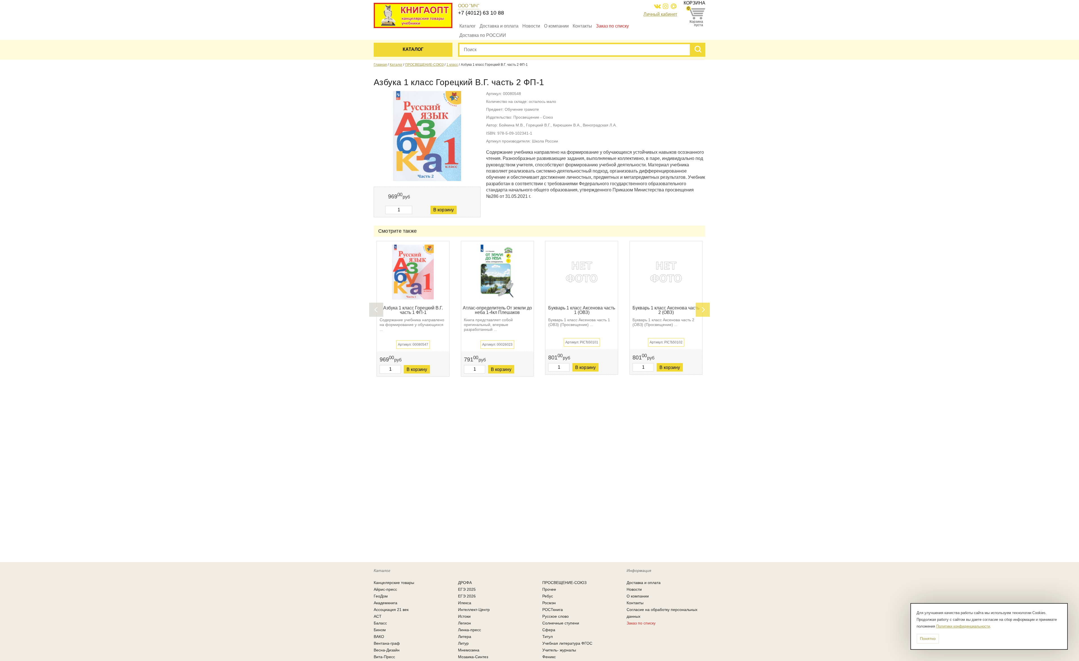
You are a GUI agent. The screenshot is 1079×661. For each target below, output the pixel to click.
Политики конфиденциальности (963, 626)
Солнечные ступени (560, 623)
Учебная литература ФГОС (567, 643)
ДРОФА (465, 582)
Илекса (464, 603)
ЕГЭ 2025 (467, 589)
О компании (556, 26)
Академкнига (385, 603)
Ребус (547, 596)
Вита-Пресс (384, 657)
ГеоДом (381, 596)
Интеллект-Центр (474, 609)
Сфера (548, 630)
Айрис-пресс (385, 589)
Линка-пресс (469, 630)
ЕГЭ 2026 (467, 596)
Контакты (582, 26)
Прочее (549, 589)
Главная (380, 65)
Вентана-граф (387, 643)
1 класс (452, 65)
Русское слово (555, 616)
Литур (463, 643)
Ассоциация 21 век (391, 609)
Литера (464, 636)
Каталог (467, 26)
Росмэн (549, 603)
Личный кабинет (660, 14)
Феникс (549, 657)
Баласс (380, 623)
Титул (547, 636)
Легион (464, 623)
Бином (380, 630)
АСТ (378, 616)
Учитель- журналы (559, 650)
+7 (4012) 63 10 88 (481, 13)
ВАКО (379, 636)
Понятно (928, 638)
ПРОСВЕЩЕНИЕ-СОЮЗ (424, 65)
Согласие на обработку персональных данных (662, 613)
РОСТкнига (552, 609)
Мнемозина (468, 650)
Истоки (464, 616)
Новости (531, 26)
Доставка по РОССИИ (482, 35)
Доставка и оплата (499, 26)
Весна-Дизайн (387, 650)
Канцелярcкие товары (394, 582)
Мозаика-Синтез (473, 657)
